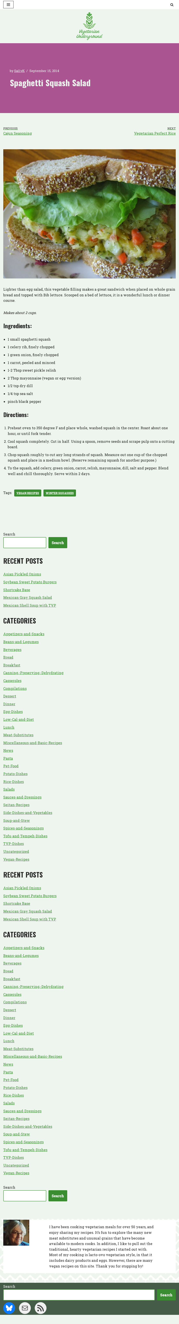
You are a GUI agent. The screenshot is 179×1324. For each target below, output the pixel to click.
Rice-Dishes (13, 781)
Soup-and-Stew (16, 820)
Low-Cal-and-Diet (18, 719)
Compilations (15, 688)
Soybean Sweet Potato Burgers (30, 582)
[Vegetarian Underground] (89, 26)
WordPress (106, 1319)
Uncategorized (16, 851)
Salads (9, 789)
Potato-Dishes (15, 773)
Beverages (12, 649)
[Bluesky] (9, 1308)
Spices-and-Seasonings (23, 828)
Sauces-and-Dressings (22, 797)
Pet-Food (11, 766)
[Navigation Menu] (8, 4)
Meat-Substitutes (18, 735)
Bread (8, 657)
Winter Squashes (60, 493)
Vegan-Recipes (16, 859)
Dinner (9, 704)
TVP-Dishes (13, 843)
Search (9, 534)
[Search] (172, 4)
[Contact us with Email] (25, 1308)
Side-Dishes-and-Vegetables (27, 812)
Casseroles (12, 680)
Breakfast (11, 665)
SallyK (19, 71)
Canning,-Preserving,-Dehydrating (33, 672)
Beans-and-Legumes (21, 641)
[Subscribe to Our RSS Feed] (40, 1308)
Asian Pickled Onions (22, 574)
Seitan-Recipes (16, 804)
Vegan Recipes (27, 493)
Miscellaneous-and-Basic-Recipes (32, 742)
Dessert (9, 696)
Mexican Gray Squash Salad (27, 597)
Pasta (8, 758)
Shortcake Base (16, 589)
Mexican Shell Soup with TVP (29, 605)
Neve (68, 1319)
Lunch (8, 727)
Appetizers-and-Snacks (23, 634)
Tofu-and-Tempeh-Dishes (25, 836)
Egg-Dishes (13, 711)
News (8, 750)
